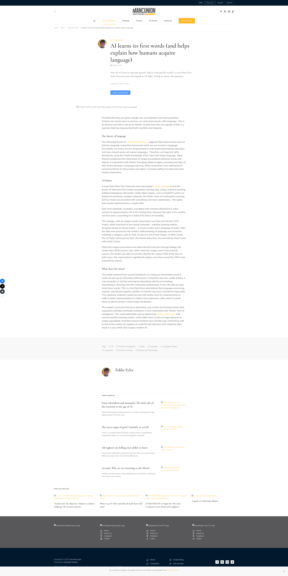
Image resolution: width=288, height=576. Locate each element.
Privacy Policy (172, 570)
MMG (200, 3)
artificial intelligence (127, 346)
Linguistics (109, 350)
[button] (55, 11)
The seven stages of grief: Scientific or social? (125, 427)
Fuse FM (220, 3)
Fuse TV (229, 3)
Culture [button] (139, 21)
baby (143, 346)
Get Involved (187, 21)
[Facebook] (2, 281)
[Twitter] (2, 286)
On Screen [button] (153, 21)
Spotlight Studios (71, 562)
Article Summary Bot (120, 93)
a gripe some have (166, 314)
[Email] (2, 291)
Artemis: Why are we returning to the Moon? (126, 468)
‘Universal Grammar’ (137, 141)
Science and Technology (147, 350)
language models (170, 346)
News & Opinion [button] (108, 21)
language (154, 346)
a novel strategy (161, 186)
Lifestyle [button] (125, 21)
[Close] (284, 571)
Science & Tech (124, 84)
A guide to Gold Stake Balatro (205, 501)
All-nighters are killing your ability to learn (124, 447)
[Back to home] (144, 11)
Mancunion (209, 3)
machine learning (126, 350)
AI (112, 346)
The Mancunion (75, 559)
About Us (168, 21)
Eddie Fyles (117, 65)
